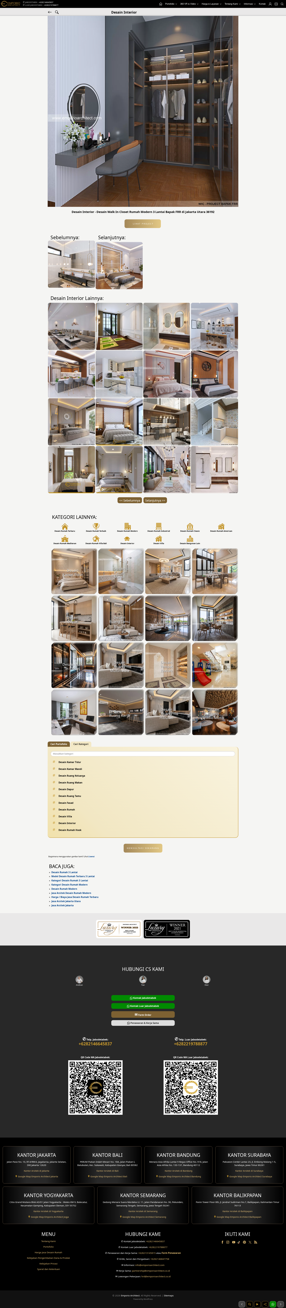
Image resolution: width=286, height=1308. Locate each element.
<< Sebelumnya (129, 500)
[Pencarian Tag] (57, 12)
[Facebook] (222, 1242)
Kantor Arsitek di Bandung (178, 1170)
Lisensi (91, 856)
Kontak (262, 4)
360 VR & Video (188, 4)
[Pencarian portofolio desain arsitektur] (249, 1304)
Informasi (249, 4)
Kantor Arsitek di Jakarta (36, 1170)
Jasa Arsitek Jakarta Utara (66, 901)
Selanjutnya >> (155, 500)
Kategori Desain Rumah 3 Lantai (69, 880)
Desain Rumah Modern (64, 888)
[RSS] (255, 1242)
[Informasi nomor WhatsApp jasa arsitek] (273, 1304)
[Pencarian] (282, 4)
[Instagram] (228, 1242)
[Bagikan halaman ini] (265, 1304)
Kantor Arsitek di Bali (108, 1170)
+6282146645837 (46, 2)
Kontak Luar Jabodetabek (144, 1005)
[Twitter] (250, 1243)
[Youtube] (234, 1242)
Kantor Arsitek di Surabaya (249, 1170)
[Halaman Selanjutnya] (280, 1304)
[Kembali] (50, 12)
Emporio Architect (130, 1295)
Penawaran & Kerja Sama (144, 1022)
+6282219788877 (51, 5)
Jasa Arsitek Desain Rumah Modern (71, 892)
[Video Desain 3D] (257, 1304)
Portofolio (170, 4)
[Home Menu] (160, 4)
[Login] (270, 4)
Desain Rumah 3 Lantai (64, 872)
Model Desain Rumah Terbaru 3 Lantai (73, 876)
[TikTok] (239, 1242)
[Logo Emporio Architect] (10, 4)
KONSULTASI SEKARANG (143, 848)
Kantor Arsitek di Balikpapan (237, 1211)
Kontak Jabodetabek (144, 997)
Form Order (143, 1014)
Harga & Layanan (210, 4)
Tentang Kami (231, 4)
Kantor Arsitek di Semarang (143, 1211)
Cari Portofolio (59, 744)
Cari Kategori (81, 744)
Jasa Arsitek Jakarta (62, 905)
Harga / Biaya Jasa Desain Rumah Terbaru (74, 897)
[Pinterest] (245, 1242)
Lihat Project (142, 223)
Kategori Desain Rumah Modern (69, 884)
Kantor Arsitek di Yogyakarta (48, 1211)
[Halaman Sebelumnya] (242, 1304)
